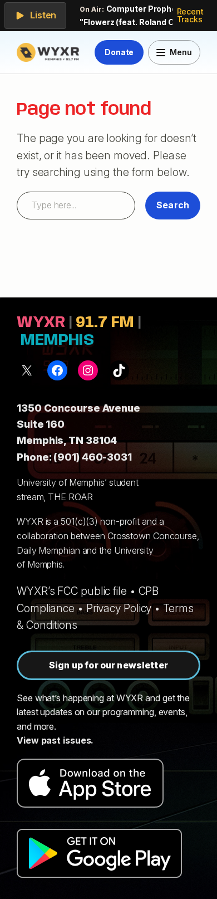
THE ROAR (70, 496)
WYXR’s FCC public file (72, 591)
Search (172, 205)
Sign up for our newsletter (108, 665)
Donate (119, 52)
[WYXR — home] (49, 52)
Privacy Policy (119, 608)
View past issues (54, 740)
